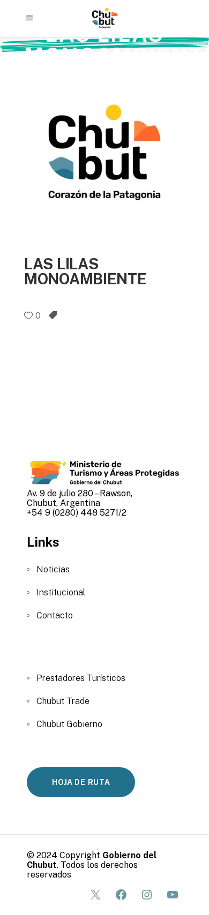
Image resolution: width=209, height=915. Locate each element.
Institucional (60, 592)
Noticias (53, 569)
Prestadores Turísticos (80, 678)
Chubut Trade (62, 701)
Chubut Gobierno (69, 724)
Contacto (54, 615)
